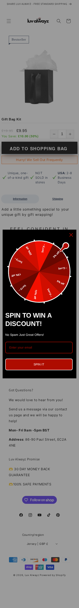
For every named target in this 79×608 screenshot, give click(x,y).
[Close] (71, 235)
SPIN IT (39, 364)
